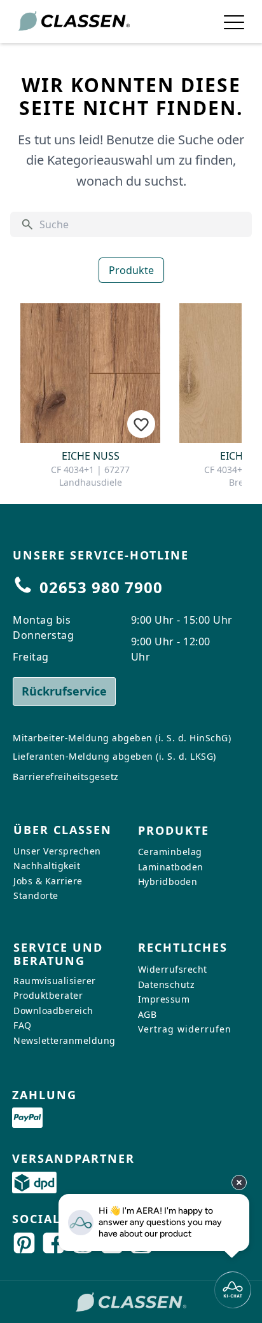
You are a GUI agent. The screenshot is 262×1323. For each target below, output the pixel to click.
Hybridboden (168, 881)
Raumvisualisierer (54, 980)
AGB (147, 1014)
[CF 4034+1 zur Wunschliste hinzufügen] (141, 424)
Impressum (164, 999)
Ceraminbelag (170, 851)
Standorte (36, 895)
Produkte (131, 270)
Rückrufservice (64, 691)
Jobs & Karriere (48, 881)
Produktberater (48, 995)
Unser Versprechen (57, 850)
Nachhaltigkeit (46, 865)
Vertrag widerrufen (184, 1029)
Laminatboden (170, 867)
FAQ (22, 1025)
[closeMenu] (234, 21)
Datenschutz (166, 984)
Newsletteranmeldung (64, 1040)
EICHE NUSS (91, 456)
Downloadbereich (53, 1010)
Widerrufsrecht (172, 969)
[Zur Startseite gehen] (73, 21)
